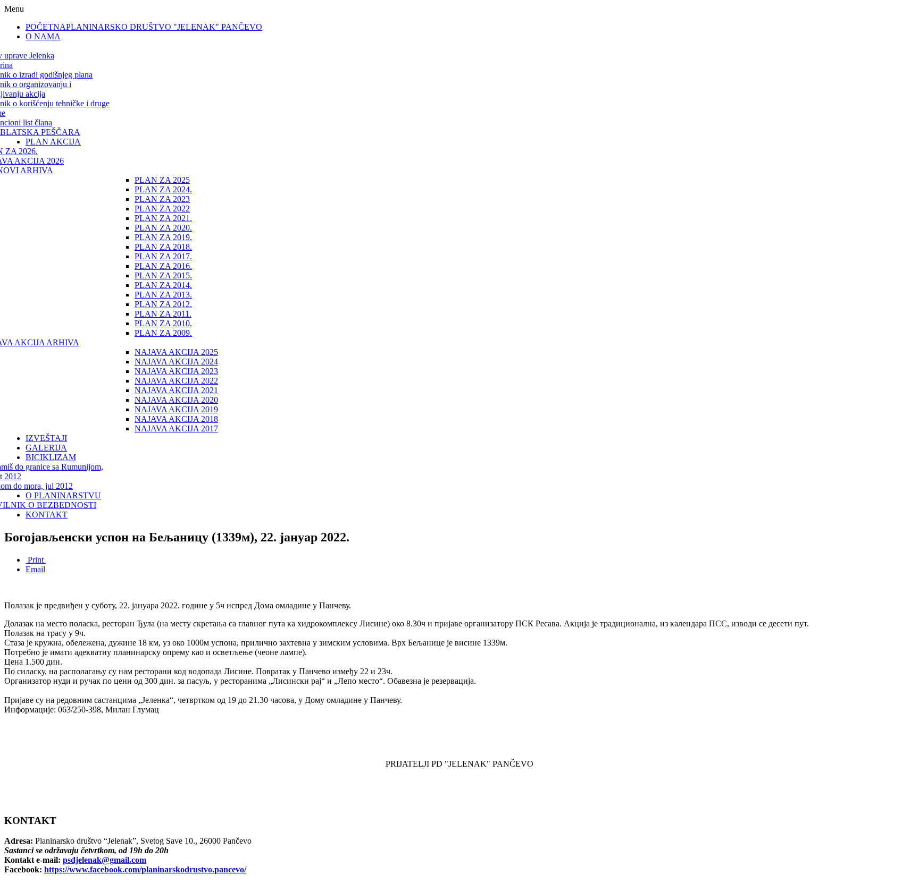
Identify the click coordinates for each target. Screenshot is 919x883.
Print (36, 559)
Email (35, 569)
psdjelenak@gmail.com (104, 859)
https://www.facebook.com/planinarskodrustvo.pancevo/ (145, 869)
